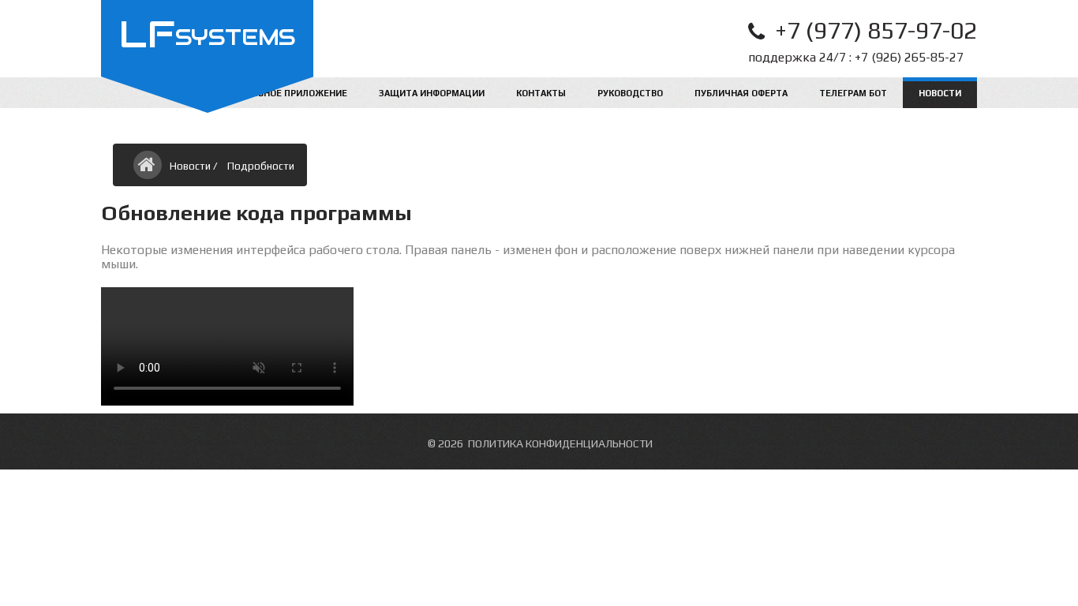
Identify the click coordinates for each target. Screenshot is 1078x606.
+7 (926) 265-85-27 (909, 57)
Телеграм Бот (853, 93)
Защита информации (432, 93)
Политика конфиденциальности (560, 443)
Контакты (541, 93)
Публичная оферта (741, 93)
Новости (940, 93)
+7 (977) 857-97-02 (876, 30)
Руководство (630, 93)
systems (206, 37)
